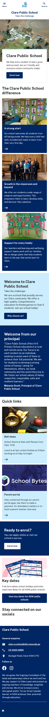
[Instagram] (12, 669)
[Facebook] (4, 669)
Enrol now (15, 75)
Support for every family (18, 243)
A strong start (12, 128)
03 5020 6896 (16, 650)
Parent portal (12, 494)
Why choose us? (15, 316)
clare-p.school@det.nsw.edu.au (24, 644)
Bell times (10, 436)
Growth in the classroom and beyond (20, 186)
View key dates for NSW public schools (24, 598)
